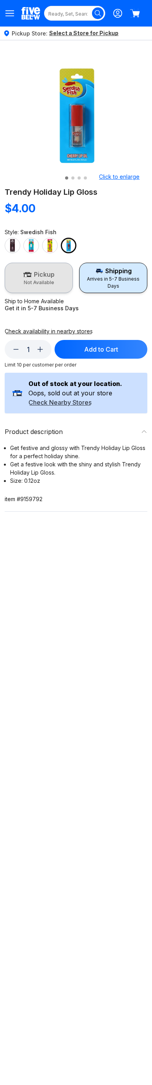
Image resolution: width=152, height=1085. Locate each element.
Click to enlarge (119, 176)
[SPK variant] (50, 245)
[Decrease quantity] (16, 349)
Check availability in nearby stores (49, 331)
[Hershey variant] (12, 245)
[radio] (39, 278)
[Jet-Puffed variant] (31, 245)
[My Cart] (134, 13)
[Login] (117, 13)
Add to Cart (101, 349)
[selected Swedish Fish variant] (68, 245)
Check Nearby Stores (60, 402)
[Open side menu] (10, 13)
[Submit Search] (98, 13)
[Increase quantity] (40, 349)
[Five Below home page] (30, 13)
